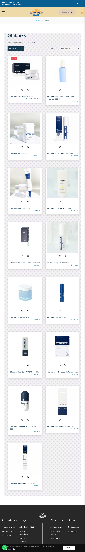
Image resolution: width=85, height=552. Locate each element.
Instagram (75, 531)
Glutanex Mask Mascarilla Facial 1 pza (62, 372)
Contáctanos (55, 538)
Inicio (38, 20)
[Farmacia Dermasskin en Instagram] (82, 3)
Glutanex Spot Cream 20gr (20, 208)
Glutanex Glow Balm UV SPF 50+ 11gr (25, 372)
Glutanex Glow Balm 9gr (57, 317)
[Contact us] (4, 547)
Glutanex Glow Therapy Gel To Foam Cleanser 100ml (61, 98)
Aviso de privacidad (26, 527)
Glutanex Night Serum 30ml (58, 263)
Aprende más (10, 549)
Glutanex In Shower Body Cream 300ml (23, 428)
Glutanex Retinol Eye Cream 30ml (23, 483)
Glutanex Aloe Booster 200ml (21, 317)
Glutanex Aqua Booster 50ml (21, 96)
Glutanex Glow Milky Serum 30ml (60, 426)
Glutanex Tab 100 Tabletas (20, 153)
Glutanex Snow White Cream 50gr (60, 153)
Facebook (75, 527)
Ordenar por (54, 48)
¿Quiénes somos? (56, 527)
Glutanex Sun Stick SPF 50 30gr (59, 208)
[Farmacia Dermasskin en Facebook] (77, 3)
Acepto (68, 548)
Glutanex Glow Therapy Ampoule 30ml (25, 263)
